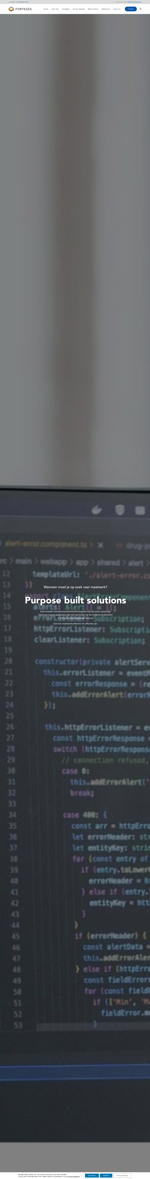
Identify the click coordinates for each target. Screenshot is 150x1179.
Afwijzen (106, 1175)
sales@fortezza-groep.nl (134, 2)
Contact (131, 9)
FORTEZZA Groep (23, 2)
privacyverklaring (74, 1176)
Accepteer (92, 1175)
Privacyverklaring (122, 1175)
